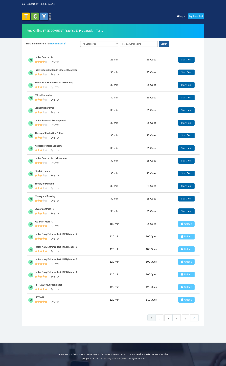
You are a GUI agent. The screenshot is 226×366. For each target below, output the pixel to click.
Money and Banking (45, 196)
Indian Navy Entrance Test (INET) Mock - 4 (56, 272)
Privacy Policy (136, 354)
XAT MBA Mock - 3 (44, 221)
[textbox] (139, 44)
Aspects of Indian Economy (48, 145)
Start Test (186, 59)
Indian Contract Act (44, 57)
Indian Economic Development (50, 120)
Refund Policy (120, 354)
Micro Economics (43, 95)
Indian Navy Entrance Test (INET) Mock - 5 (56, 259)
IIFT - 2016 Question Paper (48, 284)
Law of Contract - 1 (44, 208)
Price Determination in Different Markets (56, 70)
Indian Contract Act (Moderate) (51, 158)
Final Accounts (42, 171)
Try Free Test (196, 16)
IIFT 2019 (39, 297)
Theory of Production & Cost (49, 133)
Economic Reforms (44, 107)
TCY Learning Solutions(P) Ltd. (113, 358)
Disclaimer (105, 354)
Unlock (188, 223)
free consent (56, 43)
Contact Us (91, 354)
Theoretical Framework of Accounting (54, 82)
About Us (63, 354)
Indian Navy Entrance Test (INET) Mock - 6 (56, 246)
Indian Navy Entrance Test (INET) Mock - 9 (56, 234)
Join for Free (77, 354)
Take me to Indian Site (157, 354)
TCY (57, 62)
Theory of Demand (44, 183)
